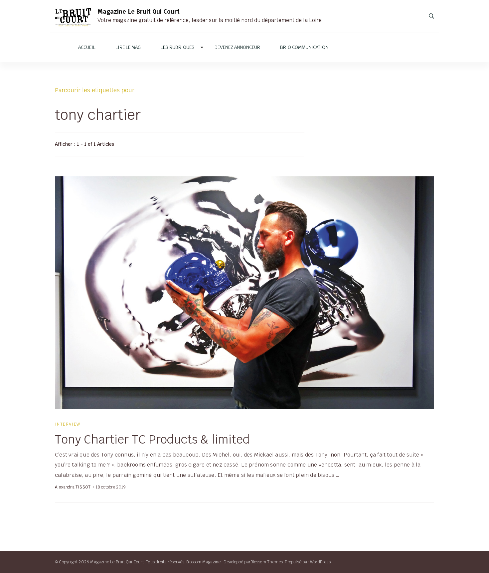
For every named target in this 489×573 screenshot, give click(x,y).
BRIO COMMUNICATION (304, 47)
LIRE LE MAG (128, 47)
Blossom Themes (266, 562)
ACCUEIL (86, 47)
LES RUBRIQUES (178, 47)
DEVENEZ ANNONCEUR (237, 47)
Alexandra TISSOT (72, 487)
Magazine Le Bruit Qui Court (138, 11)
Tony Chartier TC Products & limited (152, 439)
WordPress (320, 562)
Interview (68, 424)
